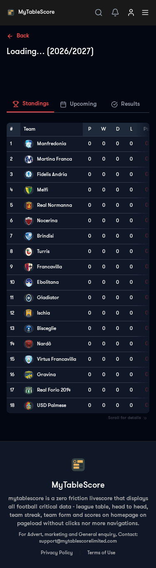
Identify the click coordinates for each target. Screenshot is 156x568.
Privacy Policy (57, 553)
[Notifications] (115, 12)
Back (23, 36)
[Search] (98, 12)
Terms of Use (101, 553)
